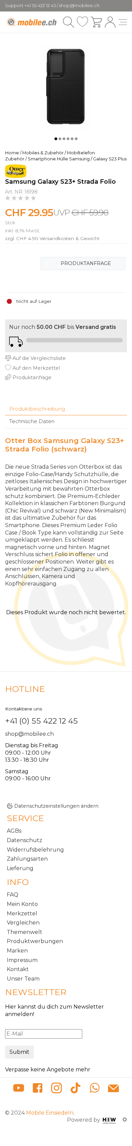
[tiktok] (75, 1089)
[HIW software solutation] (110, 1120)
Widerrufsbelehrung (35, 850)
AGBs (14, 831)
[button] (55, 138)
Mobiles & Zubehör (43, 152)
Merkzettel (22, 913)
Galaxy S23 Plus (110, 158)
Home (12, 152)
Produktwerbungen (35, 941)
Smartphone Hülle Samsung (59, 158)
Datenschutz (24, 840)
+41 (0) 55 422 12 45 (41, 721)
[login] (110, 22)
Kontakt (18, 969)
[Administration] (125, 1120)
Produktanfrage (86, 263)
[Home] (32, 22)
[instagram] (56, 1089)
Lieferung (20, 868)
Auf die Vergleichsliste (38, 358)
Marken (17, 950)
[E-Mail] (113, 1089)
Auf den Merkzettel (35, 368)
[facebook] (37, 1089)
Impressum (22, 960)
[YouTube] (18, 1089)
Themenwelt (24, 932)
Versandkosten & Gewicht (70, 238)
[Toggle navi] (122, 22)
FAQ (12, 894)
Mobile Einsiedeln (49, 1113)
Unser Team (23, 978)
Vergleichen (23, 922)
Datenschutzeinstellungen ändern (56, 806)
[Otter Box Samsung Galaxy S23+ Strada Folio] (66, 86)
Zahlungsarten (27, 859)
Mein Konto (22, 904)
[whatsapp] (94, 1089)
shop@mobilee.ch (29, 734)
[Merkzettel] (82, 22)
